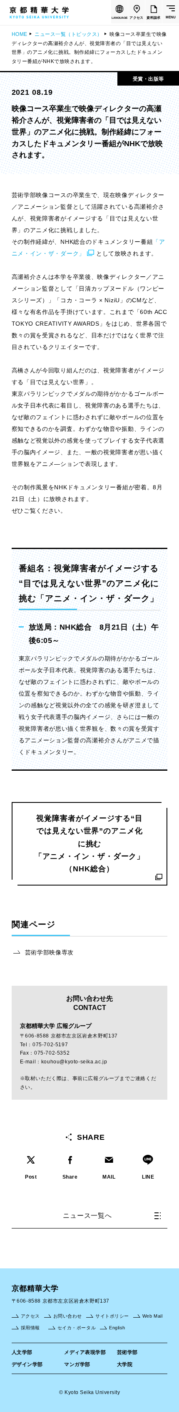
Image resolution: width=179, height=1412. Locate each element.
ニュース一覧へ (87, 1215)
